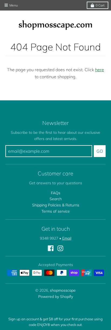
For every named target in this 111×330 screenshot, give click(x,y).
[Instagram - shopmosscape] (60, 248)
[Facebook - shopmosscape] (50, 248)
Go (99, 151)
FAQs (55, 192)
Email (66, 238)
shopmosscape (63, 290)
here (99, 69)
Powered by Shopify (55, 296)
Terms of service (55, 211)
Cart (100, 5)
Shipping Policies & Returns (55, 205)
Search (56, 198)
